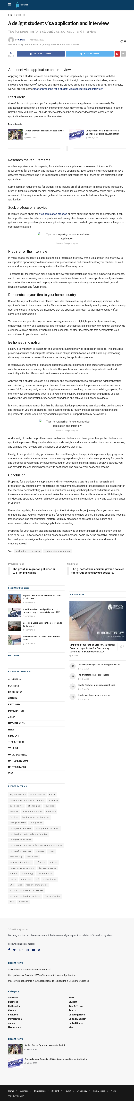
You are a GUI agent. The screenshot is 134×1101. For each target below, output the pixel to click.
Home (11, 15)
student (13, 874)
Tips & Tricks (72, 44)
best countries (37, 795)
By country (26, 44)
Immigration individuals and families (28, 834)
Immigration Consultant (47, 828)
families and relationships (35, 817)
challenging (34, 806)
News (11, 729)
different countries (32, 812)
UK (37, 879)
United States (17, 767)
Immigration (49, 44)
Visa (10, 773)
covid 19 (14, 812)
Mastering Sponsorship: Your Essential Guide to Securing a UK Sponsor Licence (48, 981)
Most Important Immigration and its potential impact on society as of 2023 (41, 611)
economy (51, 812)
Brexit (52, 795)
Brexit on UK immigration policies (27, 800)
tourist (13, 879)
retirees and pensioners (22, 868)
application (21, 551)
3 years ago (29, 602)
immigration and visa (20, 828)
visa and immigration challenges (26, 890)
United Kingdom (18, 761)
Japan (12, 717)
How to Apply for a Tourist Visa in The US (96, 684)
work (12, 902)
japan (51, 851)
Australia (14, 679)
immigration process (20, 851)
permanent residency (21, 862)
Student (61, 44)
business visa (17, 806)
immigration (36, 823)
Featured (37, 44)
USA (12, 885)
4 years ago (29, 616)
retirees (54, 862)
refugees (40, 862)
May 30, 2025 (31, 138)
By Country (82, 1091)
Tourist (13, 748)
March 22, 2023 (37, 40)
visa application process (53, 214)
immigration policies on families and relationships (36, 845)
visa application (52, 896)
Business (20, 15)
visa (20, 885)
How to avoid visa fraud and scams (94, 695)
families (14, 817)
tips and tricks (44, 874)
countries (49, 806)
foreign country (18, 823)
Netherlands (16, 723)
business (53, 800)
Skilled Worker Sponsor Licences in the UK (29, 969)
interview (36, 551)
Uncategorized (17, 754)
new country (16, 857)
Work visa (23, 902)
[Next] (69, 148)
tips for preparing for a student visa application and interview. (68, 88)
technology (27, 874)
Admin (21, 40)
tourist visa (26, 879)
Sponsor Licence (47, 868)
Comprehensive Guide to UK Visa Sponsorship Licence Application (102, 132)
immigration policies (20, 840)
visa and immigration (37, 885)
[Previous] (64, 148)
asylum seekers (18, 795)
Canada (12, 698)
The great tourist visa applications (93, 674)
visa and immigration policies (25, 896)
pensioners (32, 857)
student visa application (57, 551)
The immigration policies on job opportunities (99, 664)
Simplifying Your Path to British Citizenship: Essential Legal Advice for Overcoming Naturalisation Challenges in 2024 (92, 648)
